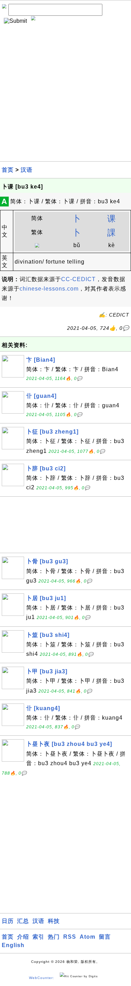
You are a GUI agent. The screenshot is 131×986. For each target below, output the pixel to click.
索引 (38, 937)
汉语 (26, 170)
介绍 (23, 937)
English (13, 945)
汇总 (23, 921)
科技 (54, 921)
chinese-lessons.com (49, 289)
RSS (69, 937)
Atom (87, 937)
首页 (8, 170)
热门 (54, 937)
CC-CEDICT (78, 279)
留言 (105, 937)
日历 (8, 921)
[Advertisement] (65, 95)
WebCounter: (41, 978)
